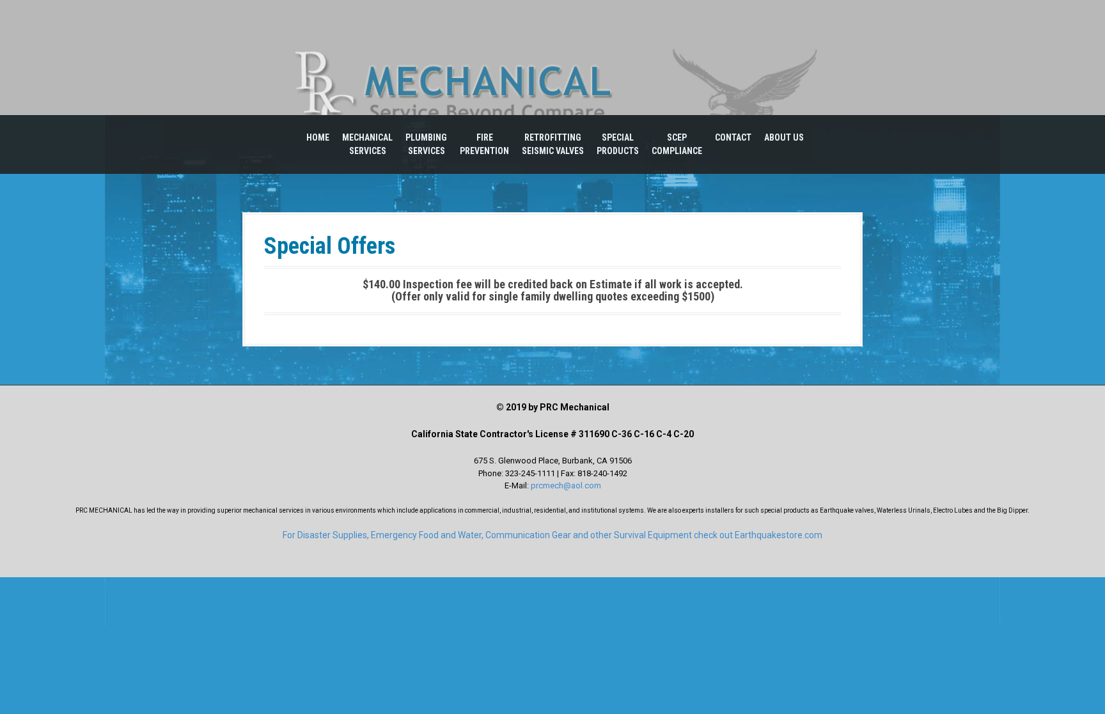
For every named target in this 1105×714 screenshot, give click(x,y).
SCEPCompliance (677, 144)
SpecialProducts (618, 144)
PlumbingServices (426, 144)
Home (317, 137)
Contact (733, 137)
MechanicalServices (367, 144)
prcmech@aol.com (566, 485)
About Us (784, 137)
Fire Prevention (484, 144)
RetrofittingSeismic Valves (553, 144)
